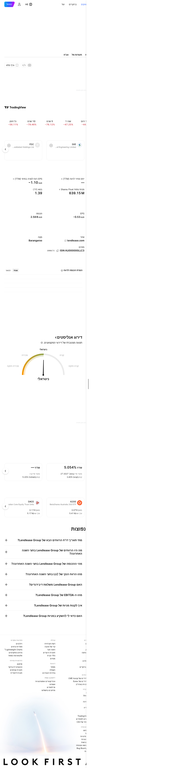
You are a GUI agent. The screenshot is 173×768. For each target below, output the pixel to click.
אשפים (52, 684)
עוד (63, 4)
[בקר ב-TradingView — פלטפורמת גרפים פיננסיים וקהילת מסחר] (15, 107)
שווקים (84, 4)
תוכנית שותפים (16, 670)
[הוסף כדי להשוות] (51, 145)
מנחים (52, 658)
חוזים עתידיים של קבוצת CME (80, 678)
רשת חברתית (50, 643)
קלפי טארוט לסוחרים (84, 719)
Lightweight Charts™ (13, 649)
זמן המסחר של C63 (85, 722)
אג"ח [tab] (66, 54)
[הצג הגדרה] (59, 179)
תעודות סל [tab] (77, 54)
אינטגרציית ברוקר (15, 667)
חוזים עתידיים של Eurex (83, 681)
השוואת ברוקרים (86, 667)
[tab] (15, 270)
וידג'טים (19, 643)
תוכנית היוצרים (49, 652)
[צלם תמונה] (29, 65)
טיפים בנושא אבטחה (84, 745)
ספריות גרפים (16, 646)
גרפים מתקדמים (15, 652)
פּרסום (19, 664)
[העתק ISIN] (57, 250)
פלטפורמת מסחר (15, 655)
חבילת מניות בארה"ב (84, 684)
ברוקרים (73, 4)
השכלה (52, 670)
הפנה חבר (51, 649)
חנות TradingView (85, 716)
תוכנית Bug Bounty (85, 748)
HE (26, 4)
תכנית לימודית (16, 673)
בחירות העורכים (48, 673)
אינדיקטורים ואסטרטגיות (45, 681)
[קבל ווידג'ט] (24, 65)
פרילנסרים (51, 687)
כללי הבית (51, 655)
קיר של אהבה (50, 646)
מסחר (53, 667)
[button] (79, 4)
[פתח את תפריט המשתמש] (19, 4)
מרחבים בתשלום (48, 690)
